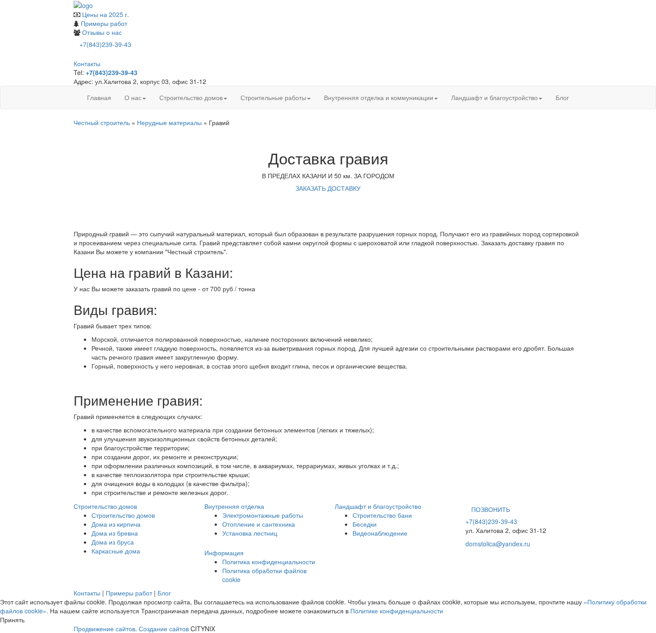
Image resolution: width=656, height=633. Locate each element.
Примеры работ (104, 23)
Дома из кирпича (116, 524)
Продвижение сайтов (104, 628)
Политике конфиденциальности (396, 610)
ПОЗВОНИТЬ (490, 509)
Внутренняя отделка (234, 506)
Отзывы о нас (102, 32)
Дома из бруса (112, 541)
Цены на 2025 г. (105, 14)
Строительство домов (191, 97)
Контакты (87, 63)
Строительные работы (273, 97)
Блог (562, 97)
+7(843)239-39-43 (105, 44)
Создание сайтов (164, 628)
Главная (99, 97)
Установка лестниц (249, 532)
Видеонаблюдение (380, 532)
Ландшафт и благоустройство (494, 97)
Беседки (365, 524)
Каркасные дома (115, 550)
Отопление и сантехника (258, 524)
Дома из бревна (114, 532)
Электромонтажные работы (262, 515)
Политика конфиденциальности (268, 561)
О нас (133, 97)
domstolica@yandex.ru (497, 543)
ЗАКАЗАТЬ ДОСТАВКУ (328, 188)
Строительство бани (382, 515)
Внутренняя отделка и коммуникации (378, 97)
